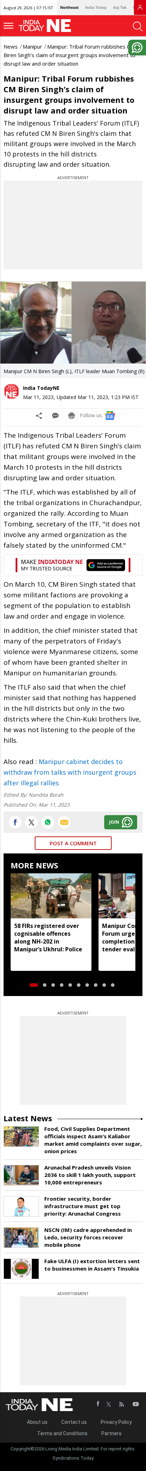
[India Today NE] (47, 25)
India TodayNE (41, 388)
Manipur (32, 46)
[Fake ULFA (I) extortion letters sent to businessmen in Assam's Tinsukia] (21, 1269)
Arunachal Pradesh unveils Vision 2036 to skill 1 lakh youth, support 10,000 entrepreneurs (90, 1175)
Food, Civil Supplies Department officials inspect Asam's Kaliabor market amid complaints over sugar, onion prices (93, 1140)
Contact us (74, 1422)
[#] (47, 822)
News (11, 46)
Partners (111, 1433)
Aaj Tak (120, 7)
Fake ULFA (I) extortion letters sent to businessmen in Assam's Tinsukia (92, 1264)
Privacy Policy (116, 1422)
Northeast (69, 7)
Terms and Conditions (62, 1433)
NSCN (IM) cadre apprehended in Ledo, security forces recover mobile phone (88, 1237)
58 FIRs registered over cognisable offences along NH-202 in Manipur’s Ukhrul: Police (48, 937)
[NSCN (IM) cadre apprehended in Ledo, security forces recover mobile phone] (21, 1238)
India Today (96, 7)
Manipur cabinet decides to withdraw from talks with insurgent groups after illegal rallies (70, 772)
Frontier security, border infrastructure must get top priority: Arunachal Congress (82, 1206)
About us (37, 1422)
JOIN (114, 822)
